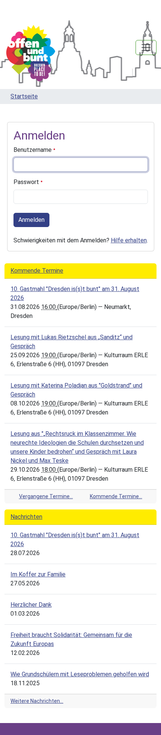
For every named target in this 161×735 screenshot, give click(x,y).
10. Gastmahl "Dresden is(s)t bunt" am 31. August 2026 (74, 293)
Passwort (26, 182)
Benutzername (33, 149)
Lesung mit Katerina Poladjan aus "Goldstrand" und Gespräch (76, 390)
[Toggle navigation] (146, 47)
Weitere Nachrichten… (36, 701)
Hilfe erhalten (129, 240)
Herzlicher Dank (31, 604)
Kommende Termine (36, 270)
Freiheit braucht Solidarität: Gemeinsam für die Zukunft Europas (71, 639)
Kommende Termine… (116, 496)
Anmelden (31, 219)
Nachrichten (26, 516)
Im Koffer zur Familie (38, 574)
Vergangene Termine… (46, 496)
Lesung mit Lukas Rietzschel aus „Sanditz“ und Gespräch (71, 342)
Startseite (24, 96)
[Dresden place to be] (30, 53)
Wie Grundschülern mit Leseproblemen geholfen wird (79, 674)
